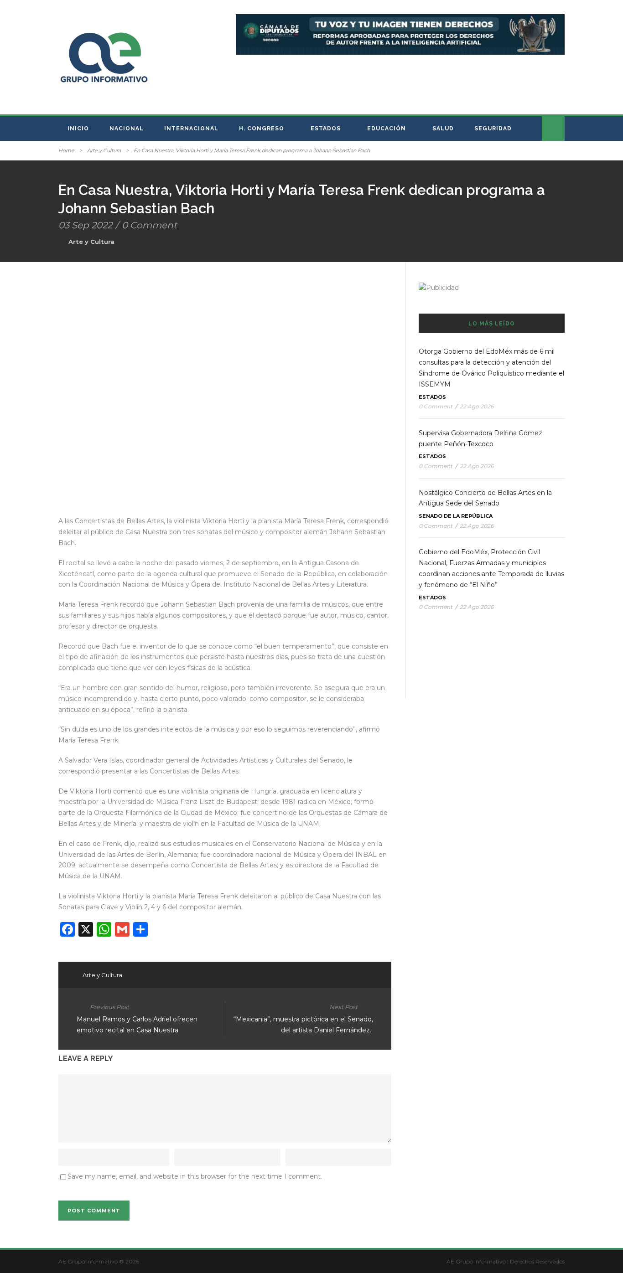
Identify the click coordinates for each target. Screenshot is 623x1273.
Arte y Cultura (104, 150)
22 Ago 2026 (476, 406)
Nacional (126, 128)
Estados (326, 128)
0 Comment (149, 225)
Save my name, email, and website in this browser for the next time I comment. (194, 1176)
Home (66, 150)
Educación (386, 128)
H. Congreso (261, 128)
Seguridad (493, 128)
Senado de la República (456, 516)
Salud (443, 128)
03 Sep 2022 (85, 225)
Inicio (78, 128)
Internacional (191, 128)
